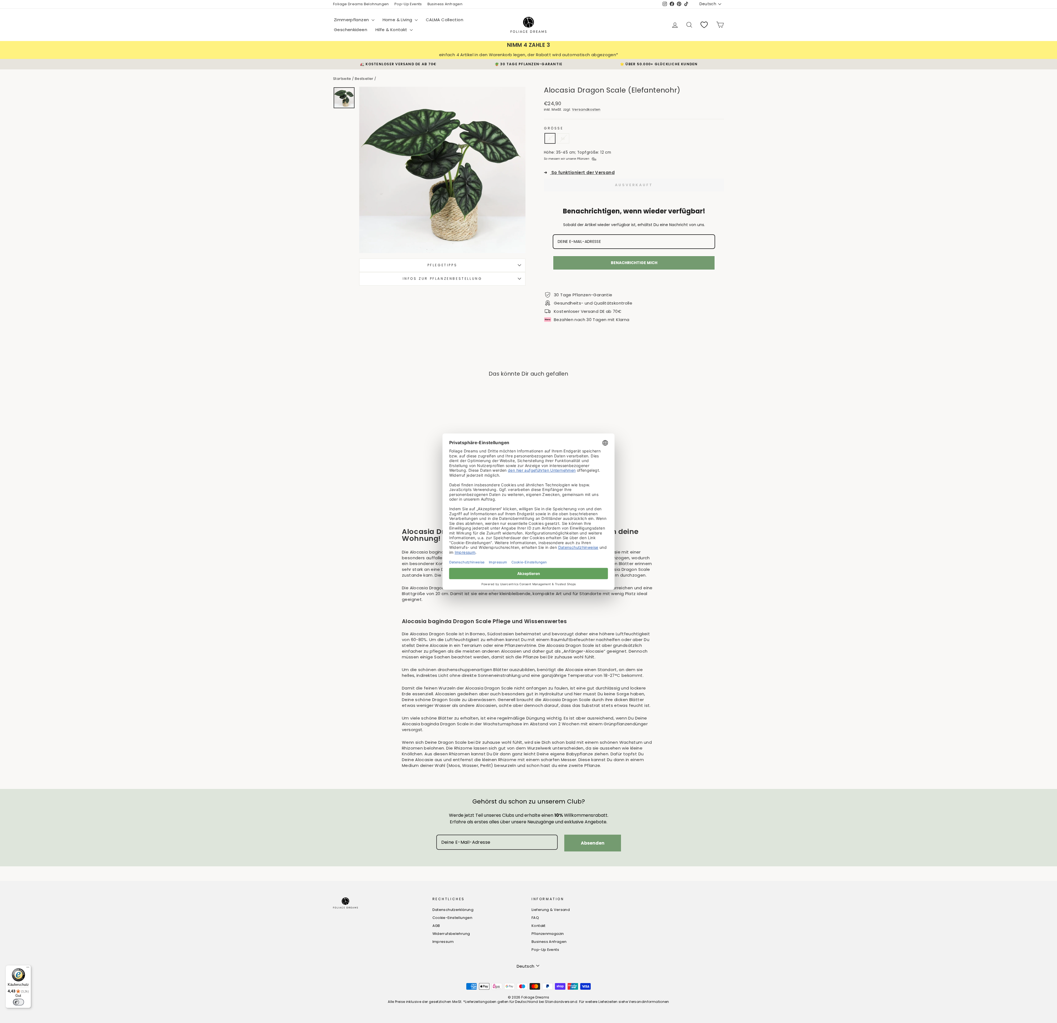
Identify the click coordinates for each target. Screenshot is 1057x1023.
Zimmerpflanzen (352, 20)
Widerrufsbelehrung (451, 933)
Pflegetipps (442, 265)
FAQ (535, 917)
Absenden (592, 843)
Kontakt (539, 925)
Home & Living (398, 20)
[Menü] (27, 968)
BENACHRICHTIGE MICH (634, 262)
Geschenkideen (350, 29)
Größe (553, 128)
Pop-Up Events (408, 4)
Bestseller (364, 78)
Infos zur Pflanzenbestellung (442, 278)
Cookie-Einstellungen (452, 917)
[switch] (18, 1002)
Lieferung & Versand (551, 909)
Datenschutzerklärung (453, 909)
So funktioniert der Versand (579, 172)
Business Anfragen (444, 4)
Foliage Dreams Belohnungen (361, 4)
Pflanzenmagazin (548, 933)
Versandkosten (586, 109)
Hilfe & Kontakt (391, 29)
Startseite (342, 78)
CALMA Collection (444, 20)
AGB (436, 925)
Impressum (443, 941)
